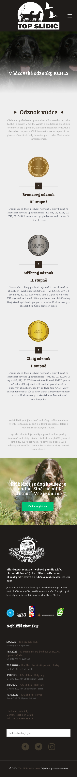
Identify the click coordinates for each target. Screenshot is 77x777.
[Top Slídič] (38, 16)
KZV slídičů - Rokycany (32, 684)
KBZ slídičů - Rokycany (32, 674)
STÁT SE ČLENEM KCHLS (20, 718)
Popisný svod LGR (28, 641)
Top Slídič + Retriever (29, 768)
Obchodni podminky (18, 710)
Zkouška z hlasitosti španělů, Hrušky (40, 665)
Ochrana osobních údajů (20, 714)
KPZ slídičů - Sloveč (31, 694)
